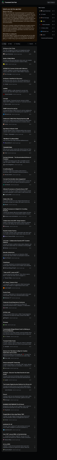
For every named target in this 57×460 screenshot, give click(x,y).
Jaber (43, 21)
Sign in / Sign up (51, 2)
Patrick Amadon (46, 24)
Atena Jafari (45, 28)
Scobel (44, 14)
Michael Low (45, 31)
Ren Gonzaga (45, 17)
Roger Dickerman (46, 10)
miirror (43, 34)
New (11, 43)
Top (5, 43)
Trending (18, 43)
